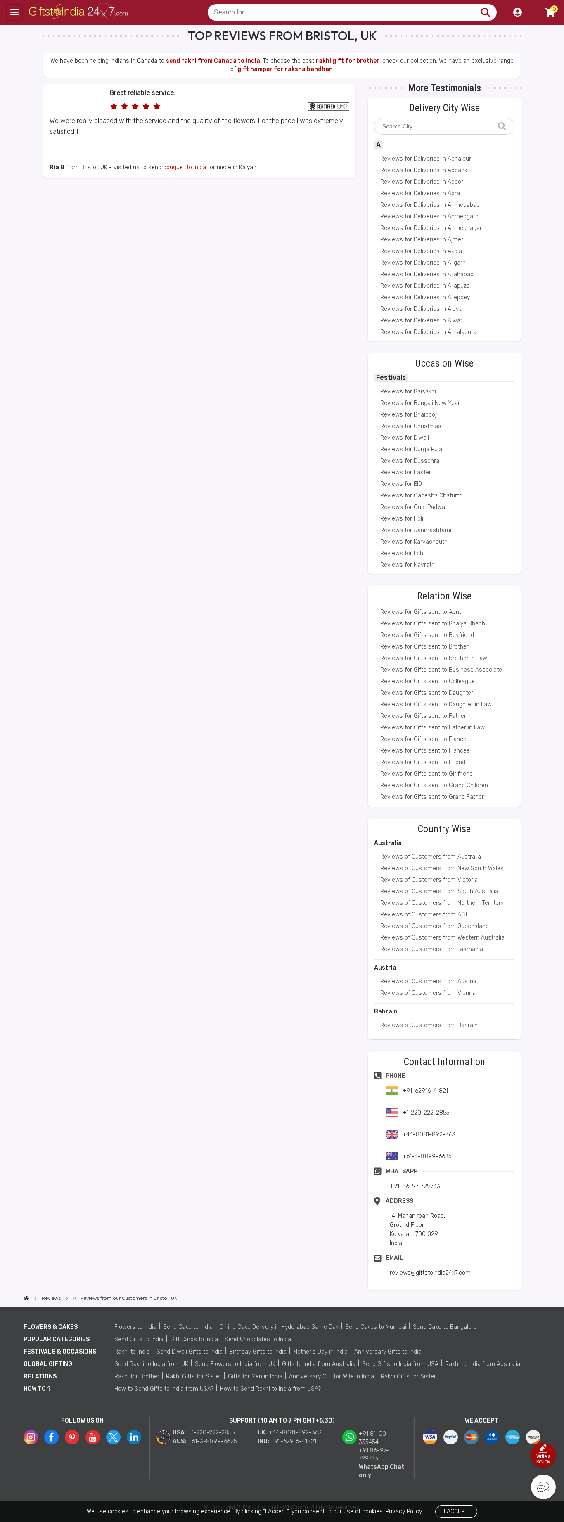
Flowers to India (135, 1326)
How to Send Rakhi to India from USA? (270, 1388)
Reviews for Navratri (407, 564)
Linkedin (134, 1437)
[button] (46, 193)
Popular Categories (57, 1339)
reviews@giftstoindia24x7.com (430, 1272)
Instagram (31, 1437)
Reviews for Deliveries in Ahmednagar (431, 228)
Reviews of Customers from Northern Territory (442, 903)
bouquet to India (184, 167)
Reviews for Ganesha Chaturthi (422, 495)
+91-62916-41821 (293, 1441)
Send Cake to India (188, 1326)
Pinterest (72, 1437)
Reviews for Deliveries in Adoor (421, 181)
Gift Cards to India (194, 1339)
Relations (40, 1376)
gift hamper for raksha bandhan (285, 69)
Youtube (92, 1437)
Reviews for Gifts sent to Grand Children (434, 785)
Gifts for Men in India (255, 1376)
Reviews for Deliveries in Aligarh (423, 262)
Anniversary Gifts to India (388, 1351)
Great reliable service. (142, 93)
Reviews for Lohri (403, 553)
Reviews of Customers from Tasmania (431, 949)
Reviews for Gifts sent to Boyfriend (427, 635)
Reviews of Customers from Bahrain (429, 1025)
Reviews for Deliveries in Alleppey (425, 297)
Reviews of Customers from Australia (430, 856)
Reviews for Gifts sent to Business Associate (441, 669)
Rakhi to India (132, 1351)
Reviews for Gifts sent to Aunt (420, 611)
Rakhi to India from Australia (482, 1364)
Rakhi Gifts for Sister (193, 1376)
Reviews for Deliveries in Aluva (421, 308)
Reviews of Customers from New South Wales (442, 868)
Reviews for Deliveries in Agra (420, 193)
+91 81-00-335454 (374, 1438)
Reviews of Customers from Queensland (434, 926)
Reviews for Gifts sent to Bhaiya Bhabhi (433, 623)
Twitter (113, 1437)
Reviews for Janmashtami (415, 530)
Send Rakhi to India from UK (151, 1364)
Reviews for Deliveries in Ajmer (421, 239)
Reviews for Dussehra (409, 460)
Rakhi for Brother (136, 1376)
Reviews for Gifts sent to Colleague (427, 681)
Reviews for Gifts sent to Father (423, 716)
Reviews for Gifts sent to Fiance (423, 739)
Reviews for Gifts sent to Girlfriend (426, 773)
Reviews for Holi (401, 518)
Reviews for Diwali (404, 437)
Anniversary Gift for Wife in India (331, 1376)
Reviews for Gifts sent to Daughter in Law (436, 704)
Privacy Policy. (404, 1511)
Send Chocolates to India (258, 1339)
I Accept (455, 1511)
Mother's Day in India (320, 1351)
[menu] (14, 12)
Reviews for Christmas (410, 426)
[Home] (26, 1298)
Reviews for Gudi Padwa (412, 507)
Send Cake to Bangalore (445, 1326)
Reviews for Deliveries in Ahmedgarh (429, 216)
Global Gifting (48, 1364)
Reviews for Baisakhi (408, 391)
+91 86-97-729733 (374, 1454)
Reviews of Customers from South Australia (439, 891)
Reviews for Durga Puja (411, 449)
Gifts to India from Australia (318, 1364)
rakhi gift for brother (347, 60)
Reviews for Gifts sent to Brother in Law (433, 658)
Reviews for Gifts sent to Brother (424, 646)
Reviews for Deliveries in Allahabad (427, 274)
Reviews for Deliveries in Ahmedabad (430, 204)
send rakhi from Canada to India (213, 60)
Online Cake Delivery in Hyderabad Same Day (279, 1326)
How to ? (37, 1388)
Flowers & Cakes (51, 1326)
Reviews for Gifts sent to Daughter (426, 692)
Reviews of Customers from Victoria (429, 879)
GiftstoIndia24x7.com (79, 12)
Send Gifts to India (139, 1339)
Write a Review (543, 1459)
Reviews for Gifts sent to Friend (422, 762)
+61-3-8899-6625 (212, 1441)
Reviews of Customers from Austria (428, 981)
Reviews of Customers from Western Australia (442, 937)
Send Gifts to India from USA (400, 1364)
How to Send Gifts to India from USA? (163, 1388)
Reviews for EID (401, 484)
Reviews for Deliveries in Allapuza (425, 285)
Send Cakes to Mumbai (375, 1326)
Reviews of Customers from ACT (424, 914)
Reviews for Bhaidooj (408, 414)
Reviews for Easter (405, 472)
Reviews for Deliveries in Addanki (424, 170)
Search (485, 12)
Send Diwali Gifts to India (189, 1351)
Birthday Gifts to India (258, 1351)
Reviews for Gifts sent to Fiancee (425, 750)
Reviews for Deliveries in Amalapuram (431, 332)
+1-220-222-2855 (211, 1432)
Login (517, 12)
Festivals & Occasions (60, 1351)
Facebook (51, 1437)
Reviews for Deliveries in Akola (421, 251)
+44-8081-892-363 (295, 1432)
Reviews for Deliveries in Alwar (421, 320)
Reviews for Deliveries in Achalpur (425, 158)
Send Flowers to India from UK (235, 1364)
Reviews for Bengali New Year (420, 403)
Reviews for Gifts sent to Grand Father (432, 796)
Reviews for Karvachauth (414, 541)
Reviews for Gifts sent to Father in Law (432, 727)
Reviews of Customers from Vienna (428, 993)
